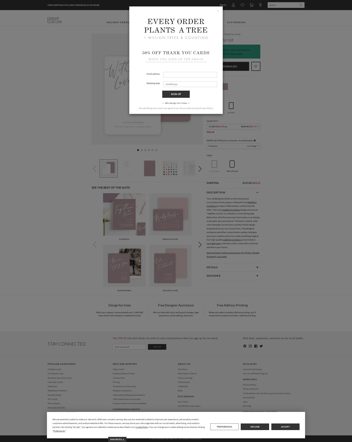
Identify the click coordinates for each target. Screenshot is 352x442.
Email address (153, 73)
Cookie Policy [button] (141, 427)
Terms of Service (187, 108)
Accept (285, 426)
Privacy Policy (206, 108)
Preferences (224, 426)
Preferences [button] (59, 431)
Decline (255, 426)
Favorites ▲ (117, 439)
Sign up (176, 94)
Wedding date (153, 83)
